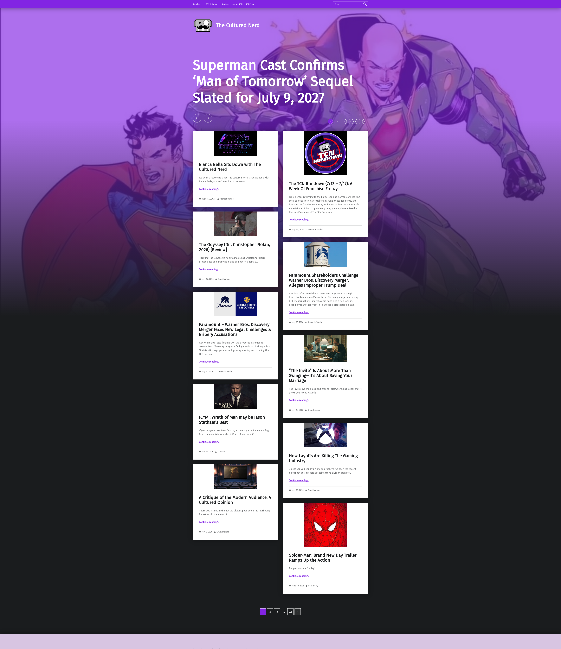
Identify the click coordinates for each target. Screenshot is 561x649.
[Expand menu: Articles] (201, 4)
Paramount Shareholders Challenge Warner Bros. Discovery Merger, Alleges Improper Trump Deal (323, 280)
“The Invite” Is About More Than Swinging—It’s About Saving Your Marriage (320, 375)
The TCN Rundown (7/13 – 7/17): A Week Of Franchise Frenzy (320, 186)
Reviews (225, 4)
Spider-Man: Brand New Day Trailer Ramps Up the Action (323, 558)
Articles (196, 4)
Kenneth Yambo (315, 229)
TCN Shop (250, 4)
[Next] (208, 118)
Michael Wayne (227, 198)
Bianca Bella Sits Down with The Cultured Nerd (230, 167)
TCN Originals (212, 4)
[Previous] (197, 118)
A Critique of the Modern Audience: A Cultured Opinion (235, 500)
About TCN (237, 4)
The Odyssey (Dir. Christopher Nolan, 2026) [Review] (234, 247)
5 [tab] (357, 121)
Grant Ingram (224, 279)
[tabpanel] (280, 87)
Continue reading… (209, 189)
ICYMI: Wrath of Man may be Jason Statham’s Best (232, 420)
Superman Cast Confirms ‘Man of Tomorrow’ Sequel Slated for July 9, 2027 (273, 81)
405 (290, 611)
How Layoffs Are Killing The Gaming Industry (323, 458)
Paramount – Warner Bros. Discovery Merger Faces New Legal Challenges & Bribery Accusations (235, 329)
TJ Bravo (221, 451)
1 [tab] (330, 121)
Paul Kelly (313, 585)
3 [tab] (344, 121)
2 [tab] (337, 121)
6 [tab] (364, 121)
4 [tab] (351, 121)
